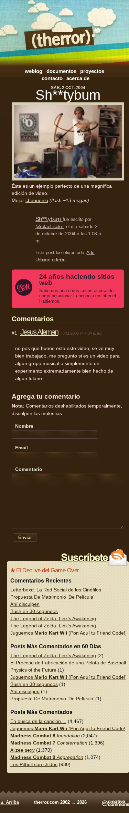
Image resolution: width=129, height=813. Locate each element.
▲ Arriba (9, 802)
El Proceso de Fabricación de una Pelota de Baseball (68, 662)
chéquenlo (36, 200)
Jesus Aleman (39, 332)
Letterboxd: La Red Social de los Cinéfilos (55, 589)
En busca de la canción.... (38, 721)
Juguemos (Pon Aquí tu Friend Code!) (68, 633)
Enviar (25, 537)
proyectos (92, 71)
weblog (33, 71)
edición (59, 259)
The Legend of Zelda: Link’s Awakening (53, 618)
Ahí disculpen (25, 604)
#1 (14, 333)
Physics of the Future (33, 670)
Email (21, 447)
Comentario (28, 469)
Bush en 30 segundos (34, 611)
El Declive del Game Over (47, 570)
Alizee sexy (22, 750)
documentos (61, 71)
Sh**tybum (67, 94)
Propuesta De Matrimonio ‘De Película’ (52, 597)
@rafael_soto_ (49, 226)
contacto (52, 78)
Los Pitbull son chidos (33, 764)
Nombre (24, 426)
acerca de (77, 78)
